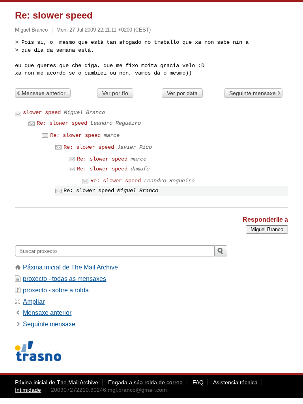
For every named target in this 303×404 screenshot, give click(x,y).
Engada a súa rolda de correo (145, 382)
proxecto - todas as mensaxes (64, 278)
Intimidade (28, 390)
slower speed (42, 112)
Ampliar (34, 301)
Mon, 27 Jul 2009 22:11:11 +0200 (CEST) (103, 30)
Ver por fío (115, 93)
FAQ (198, 382)
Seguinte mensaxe (252, 93)
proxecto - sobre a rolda (56, 290)
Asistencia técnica (235, 382)
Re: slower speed (62, 123)
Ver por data (182, 93)
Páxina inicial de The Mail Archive (70, 267)
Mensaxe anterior (43, 93)
